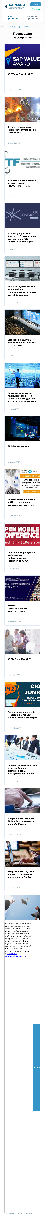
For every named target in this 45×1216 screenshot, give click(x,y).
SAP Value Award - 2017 (20, 74)
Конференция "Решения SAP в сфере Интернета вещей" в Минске (21, 821)
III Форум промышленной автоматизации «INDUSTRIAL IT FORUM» (22, 183)
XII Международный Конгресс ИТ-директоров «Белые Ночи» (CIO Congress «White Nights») (22, 237)
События (4, 27)
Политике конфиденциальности (16, 954)
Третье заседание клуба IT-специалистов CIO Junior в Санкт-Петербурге (22, 715)
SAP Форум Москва (18, 446)
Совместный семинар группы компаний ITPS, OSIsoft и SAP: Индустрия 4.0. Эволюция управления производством (22, 397)
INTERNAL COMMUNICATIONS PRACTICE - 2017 (18, 609)
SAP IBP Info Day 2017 (19, 659)
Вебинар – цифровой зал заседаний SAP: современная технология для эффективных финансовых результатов (22, 290)
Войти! (36, 4)
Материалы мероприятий (32, 17)
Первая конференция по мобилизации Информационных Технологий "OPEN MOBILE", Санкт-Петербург (22, 556)
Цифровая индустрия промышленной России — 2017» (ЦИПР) (22, 343)
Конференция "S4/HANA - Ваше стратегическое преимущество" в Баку (22, 874)
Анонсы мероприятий (12, 17)
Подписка (36, 9)
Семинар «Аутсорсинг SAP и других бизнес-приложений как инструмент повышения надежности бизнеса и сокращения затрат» (22, 769)
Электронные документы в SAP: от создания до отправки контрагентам (22, 502)
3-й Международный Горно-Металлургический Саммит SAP (22, 130)
